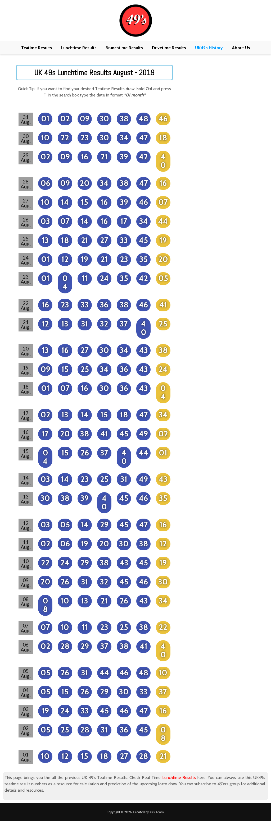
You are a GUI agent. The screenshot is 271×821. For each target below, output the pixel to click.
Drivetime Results (169, 47)
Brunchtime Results (124, 47)
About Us (241, 47)
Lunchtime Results (79, 47)
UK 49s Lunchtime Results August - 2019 (94, 72)
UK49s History (209, 47)
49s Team (157, 812)
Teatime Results (36, 47)
